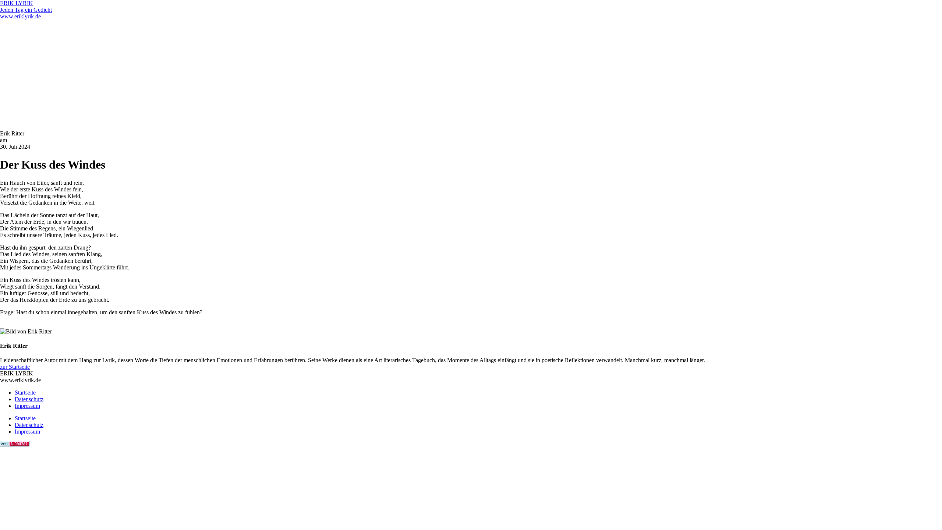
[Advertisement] (471, 75)
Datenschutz (29, 399)
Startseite (25, 392)
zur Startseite (15, 367)
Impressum (27, 406)
